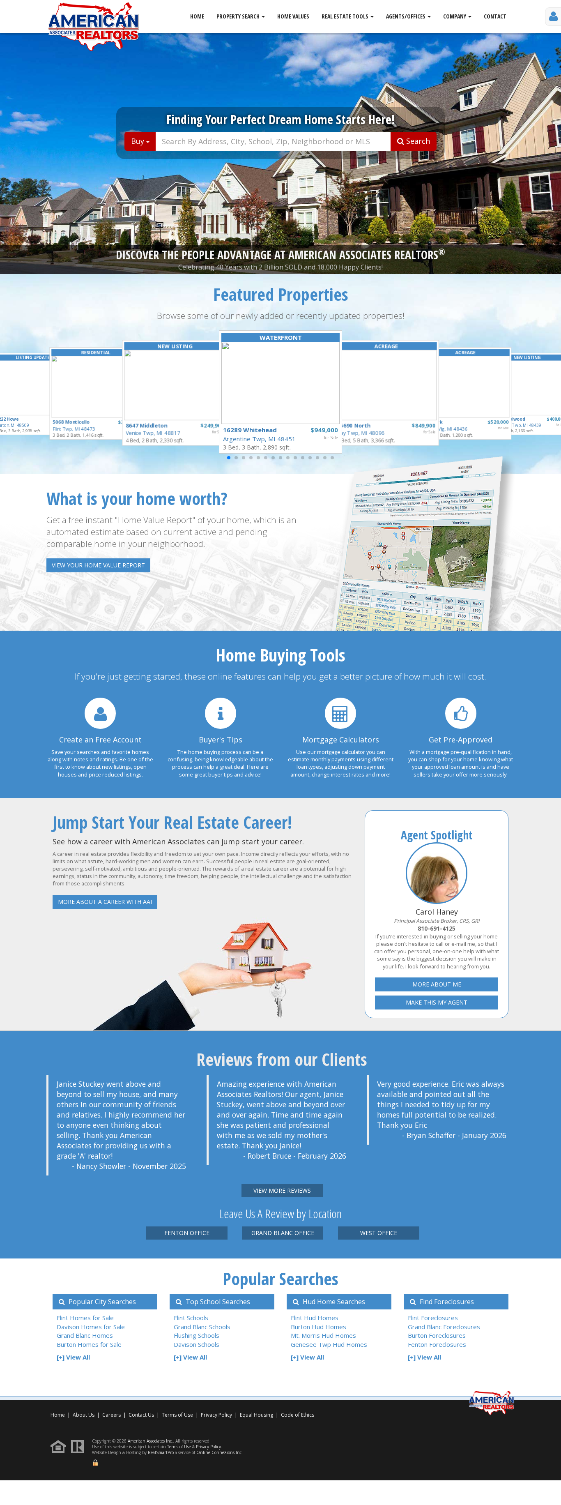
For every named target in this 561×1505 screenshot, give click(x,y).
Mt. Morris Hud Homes (323, 1335)
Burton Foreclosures (437, 1335)
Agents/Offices (406, 16)
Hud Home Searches (333, 1301)
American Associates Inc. (150, 1441)
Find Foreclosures (446, 1301)
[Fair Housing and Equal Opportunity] (60, 1446)
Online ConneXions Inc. (219, 1452)
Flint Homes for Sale (85, 1318)
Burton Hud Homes (318, 1327)
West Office (378, 1233)
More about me (436, 984)
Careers (111, 1414)
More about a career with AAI (105, 902)
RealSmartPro (161, 1452)
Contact (495, 16)
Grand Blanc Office (282, 1233)
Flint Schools (191, 1318)
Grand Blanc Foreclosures (444, 1327)
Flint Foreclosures (433, 1318)
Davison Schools (196, 1344)
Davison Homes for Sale (91, 1327)
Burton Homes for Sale (89, 1344)
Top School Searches (217, 1301)
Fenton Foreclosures (437, 1344)
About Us (83, 1414)
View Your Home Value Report (98, 565)
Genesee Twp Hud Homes (329, 1344)
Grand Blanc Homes (85, 1335)
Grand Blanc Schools (202, 1327)
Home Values (293, 16)
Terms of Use (177, 1414)
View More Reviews (282, 1190)
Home (197, 16)
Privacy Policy (216, 1414)
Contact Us (141, 1414)
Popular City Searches (101, 1301)
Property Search (238, 16)
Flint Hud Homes (314, 1318)
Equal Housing (257, 1414)
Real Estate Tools (346, 16)
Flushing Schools (196, 1335)
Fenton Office (186, 1233)
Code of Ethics (297, 1414)
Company (455, 16)
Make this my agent (436, 1002)
